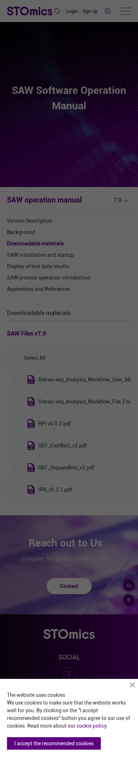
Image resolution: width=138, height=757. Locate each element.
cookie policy (91, 726)
